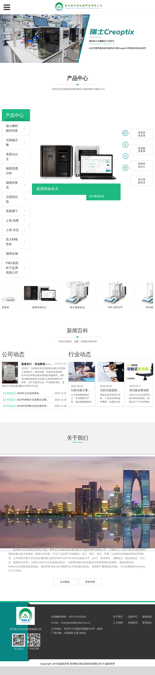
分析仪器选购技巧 (111, 390)
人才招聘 (118, 622)
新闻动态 (147, 616)
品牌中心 (133, 616)
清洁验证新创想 (139, 390)
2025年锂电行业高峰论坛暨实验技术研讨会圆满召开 (45, 399)
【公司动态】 (9, 393)
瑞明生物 (12, 253)
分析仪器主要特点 (82, 390)
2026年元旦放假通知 (28, 393)
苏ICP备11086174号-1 (77, 670)
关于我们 (118, 616)
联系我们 (147, 622)
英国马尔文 (12, 156)
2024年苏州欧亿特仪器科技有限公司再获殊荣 (41, 405)
